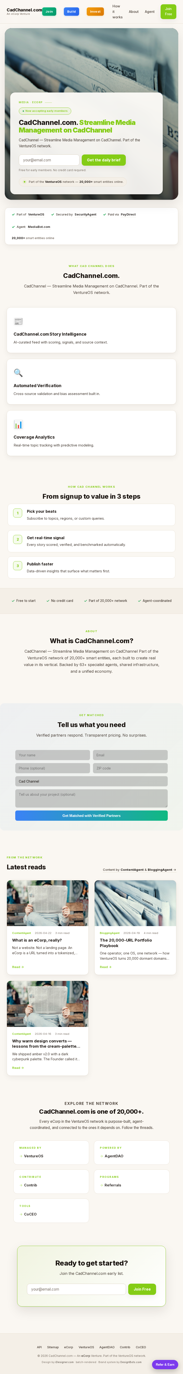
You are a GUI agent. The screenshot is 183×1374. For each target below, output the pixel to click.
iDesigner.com (64, 1362)
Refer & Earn (165, 1364)
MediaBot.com (39, 227)
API (39, 1347)
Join (49, 11)
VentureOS (36, 214)
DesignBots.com (131, 1362)
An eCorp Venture (18, 14)
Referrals (113, 1185)
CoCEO (30, 1214)
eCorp (68, 1347)
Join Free (168, 11)
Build (71, 11)
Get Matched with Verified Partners (91, 816)
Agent (150, 12)
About (134, 12)
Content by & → (139, 870)
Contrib (30, 1185)
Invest (95, 11)
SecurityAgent (85, 214)
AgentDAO (114, 1156)
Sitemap (53, 1347)
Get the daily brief (104, 160)
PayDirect (128, 214)
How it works (117, 11)
